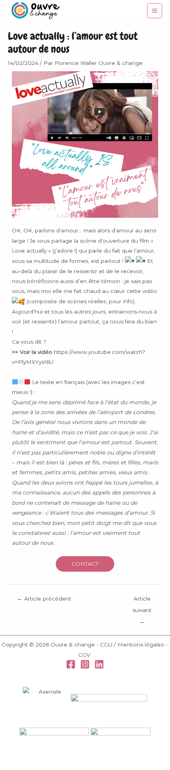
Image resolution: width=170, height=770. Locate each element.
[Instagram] (85, 664)
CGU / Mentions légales (132, 644)
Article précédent (44, 598)
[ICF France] (121, 741)
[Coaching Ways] (85, 707)
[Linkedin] (99, 664)
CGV (84, 655)
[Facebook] (71, 664)
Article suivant (141, 600)
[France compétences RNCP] (54, 741)
